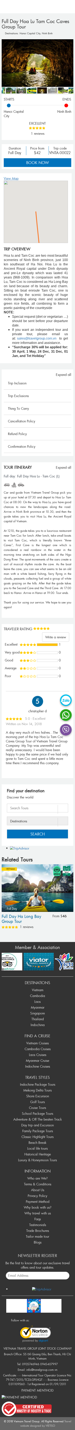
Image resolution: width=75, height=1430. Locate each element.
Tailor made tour (37, 1236)
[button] (36, 209)
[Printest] (56, 1320)
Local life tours (37, 1148)
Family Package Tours (37, 1131)
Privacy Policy (37, 1195)
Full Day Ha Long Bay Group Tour (21, 919)
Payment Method (37, 1201)
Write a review (55, 637)
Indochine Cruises (37, 1066)
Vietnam (10, 869)
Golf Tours (37, 1102)
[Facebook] (34, 1320)
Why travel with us (37, 1213)
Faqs (37, 1219)
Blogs (37, 1242)
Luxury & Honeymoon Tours (37, 1160)
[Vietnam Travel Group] (33, 1305)
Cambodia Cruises (38, 1049)
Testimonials (37, 1225)
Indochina (38, 1025)
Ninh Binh (47, 33)
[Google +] (45, 1320)
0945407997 (49, 1364)
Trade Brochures (37, 1230)
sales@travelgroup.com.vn (36, 338)
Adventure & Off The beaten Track (37, 1119)
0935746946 (30, 1364)
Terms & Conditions (37, 1184)
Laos (37, 1001)
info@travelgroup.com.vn (41, 1370)
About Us (37, 1190)
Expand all (63, 375)
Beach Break (37, 1142)
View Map (11, 178)
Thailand (37, 1019)
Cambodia (37, 995)
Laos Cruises (37, 1054)
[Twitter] (39, 1320)
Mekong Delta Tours (37, 1090)
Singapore (37, 1013)
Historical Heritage (37, 1154)
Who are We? (37, 1178)
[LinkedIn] (51, 1320)
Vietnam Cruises (37, 1043)
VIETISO (50, 1426)
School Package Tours (37, 1113)
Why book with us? (37, 1207)
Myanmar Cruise (37, 1060)
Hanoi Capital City (30, 33)
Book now (37, 162)
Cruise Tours (37, 1107)
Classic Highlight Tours (37, 1136)
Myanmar (37, 1007)
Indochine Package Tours (37, 1084)
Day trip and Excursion (37, 1125)
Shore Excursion (37, 1096)
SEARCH (37, 834)
